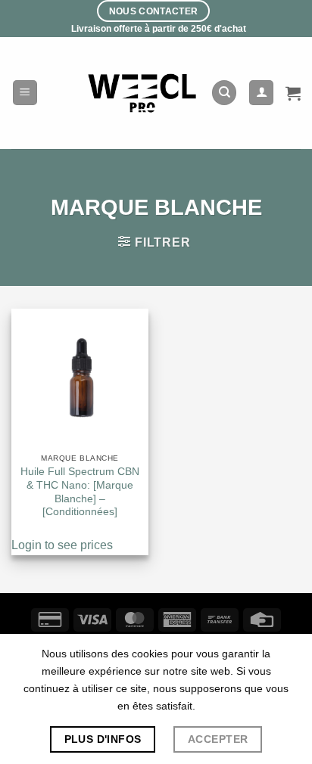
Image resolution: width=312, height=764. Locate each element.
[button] (25, 92)
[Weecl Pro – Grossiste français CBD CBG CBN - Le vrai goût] (143, 92)
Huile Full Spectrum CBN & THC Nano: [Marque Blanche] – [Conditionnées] (79, 491)
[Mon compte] (261, 92)
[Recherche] (224, 92)
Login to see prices (62, 545)
